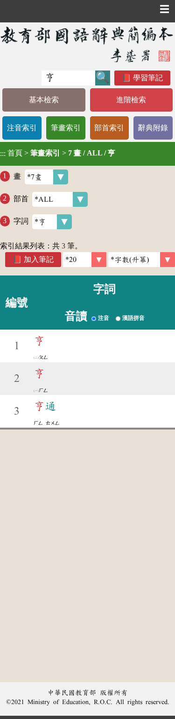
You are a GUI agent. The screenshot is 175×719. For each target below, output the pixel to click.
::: (3, 154)
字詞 (21, 221)
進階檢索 (131, 100)
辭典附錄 (153, 128)
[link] (141, 259)
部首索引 (109, 128)
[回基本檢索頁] (87, 44)
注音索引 (22, 128)
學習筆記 (148, 78)
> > (57, 153)
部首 (21, 198)
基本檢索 (44, 100)
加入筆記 (39, 259)
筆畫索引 (66, 128)
